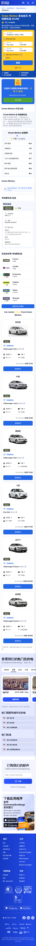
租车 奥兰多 (10, 718)
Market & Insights (25, 865)
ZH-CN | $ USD (10, 918)
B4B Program (23, 858)
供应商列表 (6, 849)
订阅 (19, 781)
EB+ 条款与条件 (8, 881)
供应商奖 (5, 858)
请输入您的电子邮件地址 (14, 775)
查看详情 (15, 699)
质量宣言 (22, 846)
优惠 (4, 852)
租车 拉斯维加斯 (12, 727)
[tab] (6, 670)
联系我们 (22, 878)
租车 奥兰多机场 (12, 745)
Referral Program (25, 852)
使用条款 (5, 875)
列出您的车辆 (7, 855)
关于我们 (22, 843)
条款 (4, 878)
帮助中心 (22, 875)
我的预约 (22, 881)
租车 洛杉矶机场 (12, 740)
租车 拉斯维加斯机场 (13, 749)
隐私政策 (23, 787)
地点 (4, 843)
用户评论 (22, 862)
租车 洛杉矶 (10, 723)
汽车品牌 (5, 846)
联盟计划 (22, 855)
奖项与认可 (22, 849)
